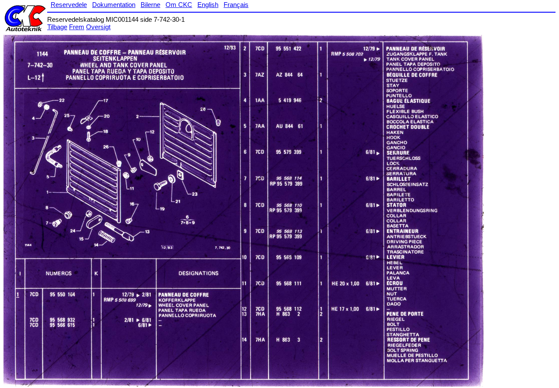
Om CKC (179, 4)
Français (236, 4)
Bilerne (150, 4)
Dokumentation (113, 4)
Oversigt (98, 27)
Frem (76, 27)
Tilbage (57, 27)
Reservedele (69, 4)
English (207, 4)
